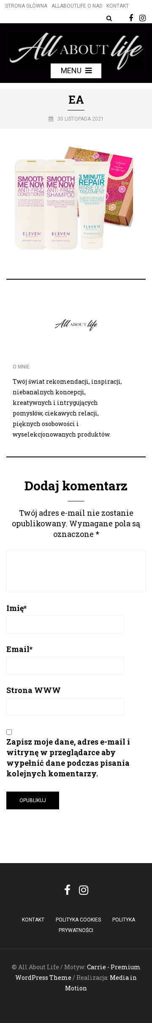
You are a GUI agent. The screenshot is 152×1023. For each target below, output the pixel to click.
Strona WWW (33, 690)
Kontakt (117, 6)
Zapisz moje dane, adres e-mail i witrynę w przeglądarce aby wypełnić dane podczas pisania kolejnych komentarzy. (68, 757)
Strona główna (26, 6)
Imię (16, 608)
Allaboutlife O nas (77, 6)
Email (19, 649)
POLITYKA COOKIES (78, 920)
